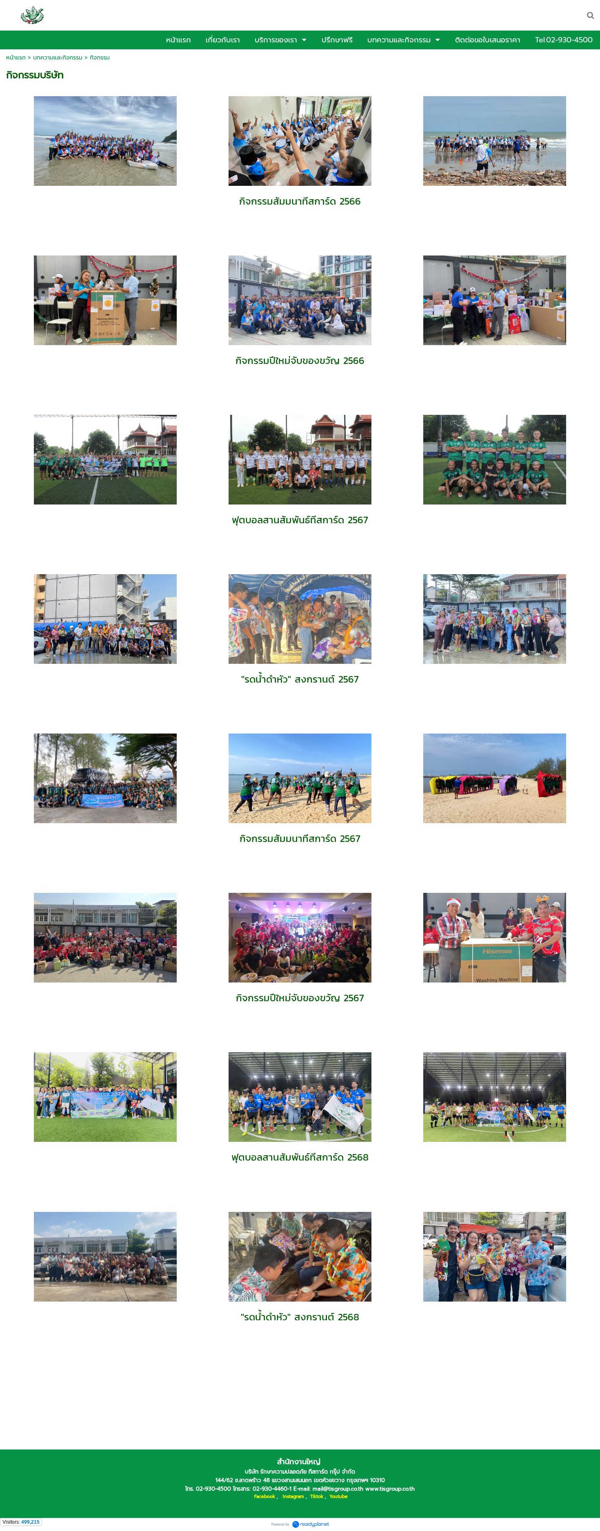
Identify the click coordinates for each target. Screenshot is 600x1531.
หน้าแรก (16, 57)
